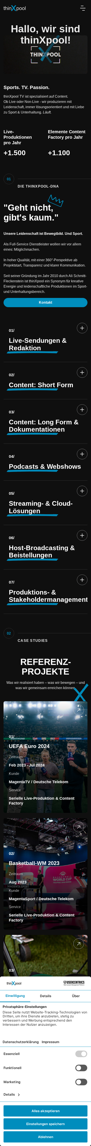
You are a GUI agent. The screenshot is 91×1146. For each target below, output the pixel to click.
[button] (82, 8)
